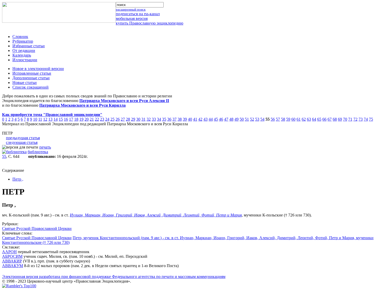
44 (211, 119)
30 (138, 119)
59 (288, 119)
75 (371, 119)
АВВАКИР (12, 261)
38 (180, 119)
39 (185, 119)
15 (61, 119)
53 (257, 119)
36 (169, 119)
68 (335, 119)
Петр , (17, 179)
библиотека (38, 152)
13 (50, 119)
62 (304, 119)
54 (262, 119)
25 (112, 119)
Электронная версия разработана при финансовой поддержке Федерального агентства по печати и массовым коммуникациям (113, 276)
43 (205, 119)
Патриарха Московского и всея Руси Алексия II (124, 100)
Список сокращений (30, 87)
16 (66, 119)
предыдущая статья (23, 138)
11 (40, 119)
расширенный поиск (131, 9)
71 (350, 119)
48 (231, 119)
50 (242, 119)
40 (190, 119)
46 (221, 119)
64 (314, 119)
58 (283, 119)
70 (345, 119)
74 (366, 119)
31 (143, 119)
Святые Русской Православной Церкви (37, 228)
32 (149, 119)
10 (35, 119)
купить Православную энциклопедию (149, 23)
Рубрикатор (22, 41)
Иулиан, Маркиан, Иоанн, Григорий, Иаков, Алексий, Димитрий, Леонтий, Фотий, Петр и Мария (156, 215)
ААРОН (9, 252)
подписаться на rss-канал (138, 14)
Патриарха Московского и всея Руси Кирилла (82, 105)
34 (159, 119)
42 (200, 119)
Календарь (21, 55)
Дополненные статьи (31, 78)
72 (355, 119)
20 (87, 119)
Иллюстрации (24, 60)
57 (278, 119)
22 (97, 119)
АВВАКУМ (12, 265)
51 (247, 119)
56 (273, 119)
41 (195, 119)
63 (309, 119)
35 (164, 119)
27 (123, 119)
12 (45, 119)
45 (216, 119)
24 (107, 119)
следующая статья (21, 142)
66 (324, 119)
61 (299, 119)
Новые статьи (24, 82)
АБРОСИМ (12, 256)
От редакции (23, 50)
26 (118, 119)
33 (154, 119)
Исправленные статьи (31, 73)
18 (76, 119)
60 (293, 119)
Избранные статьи (28, 46)
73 (361, 119)
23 (102, 119)
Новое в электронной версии (38, 68)
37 (174, 119)
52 (252, 119)
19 (81, 119)
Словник (20, 36)
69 (340, 119)
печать (45, 147)
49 (236, 119)
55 (4, 156)
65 (319, 119)
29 (133, 119)
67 (330, 119)
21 (92, 119)
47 (226, 119)
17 (71, 119)
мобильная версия (132, 18)
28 (128, 119)
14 (56, 119)
